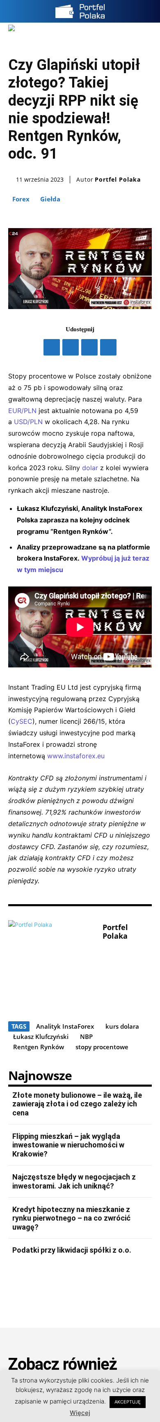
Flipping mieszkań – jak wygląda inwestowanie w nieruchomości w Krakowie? (68, 1145)
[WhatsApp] (108, 347)
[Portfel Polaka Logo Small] (80, 11)
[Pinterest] (89, 347)
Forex (21, 199)
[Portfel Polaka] (53, 965)
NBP (86, 1036)
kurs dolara (122, 1026)
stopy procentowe (101, 1047)
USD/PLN (28, 422)
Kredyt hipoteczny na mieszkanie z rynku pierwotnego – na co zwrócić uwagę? (71, 1218)
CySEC (21, 721)
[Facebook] (51, 347)
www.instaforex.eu (76, 756)
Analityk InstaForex (65, 1026)
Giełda (50, 199)
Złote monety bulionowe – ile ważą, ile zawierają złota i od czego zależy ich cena (77, 1104)
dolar (90, 468)
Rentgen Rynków (38, 1047)
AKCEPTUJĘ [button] (127, 1402)
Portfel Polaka (118, 179)
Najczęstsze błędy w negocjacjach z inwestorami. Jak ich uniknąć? (74, 1181)
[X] (70, 347)
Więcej (80, 1413)
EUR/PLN (22, 410)
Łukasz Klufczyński (41, 1036)
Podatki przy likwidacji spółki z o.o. (71, 1250)
